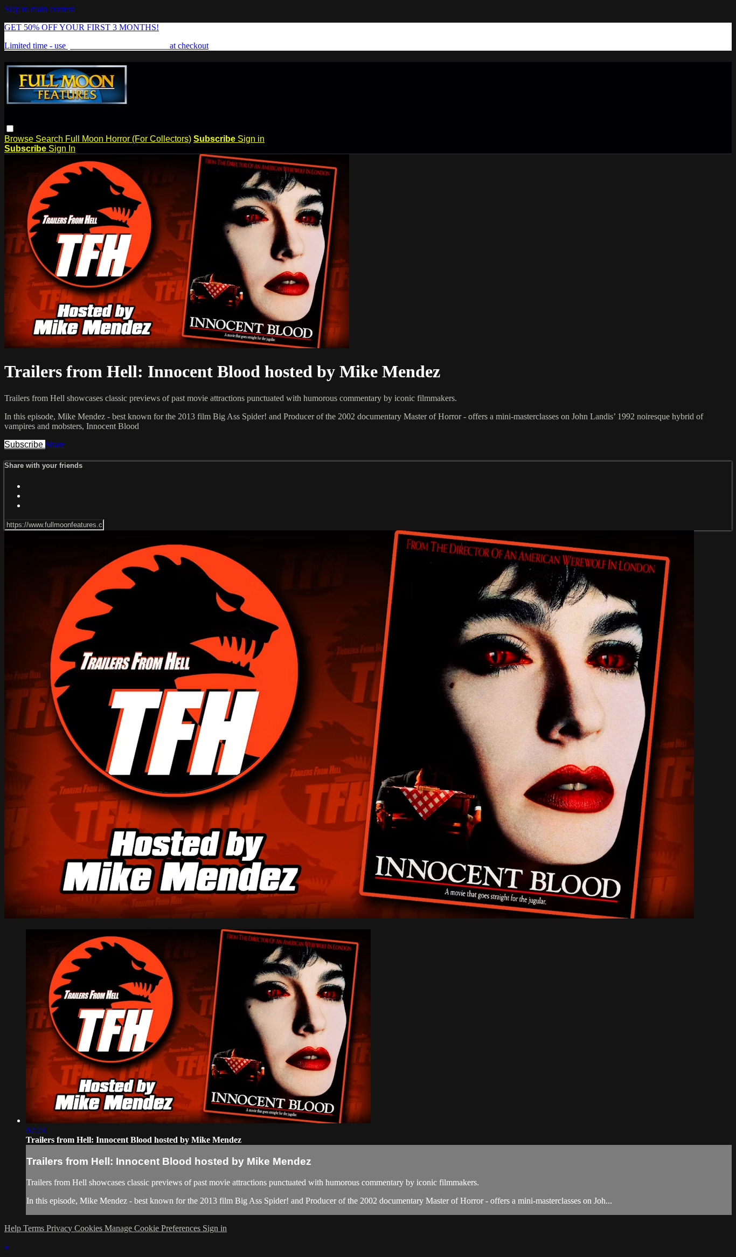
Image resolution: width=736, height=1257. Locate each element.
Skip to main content (39, 8)
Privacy (60, 1228)
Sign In (61, 148)
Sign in (251, 138)
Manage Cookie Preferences (154, 1228)
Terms (34, 1228)
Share (55, 444)
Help (13, 1228)
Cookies (89, 1228)
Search (50, 138)
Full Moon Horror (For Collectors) (128, 138)
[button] (9, 128)
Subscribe (24, 444)
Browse (20, 138)
